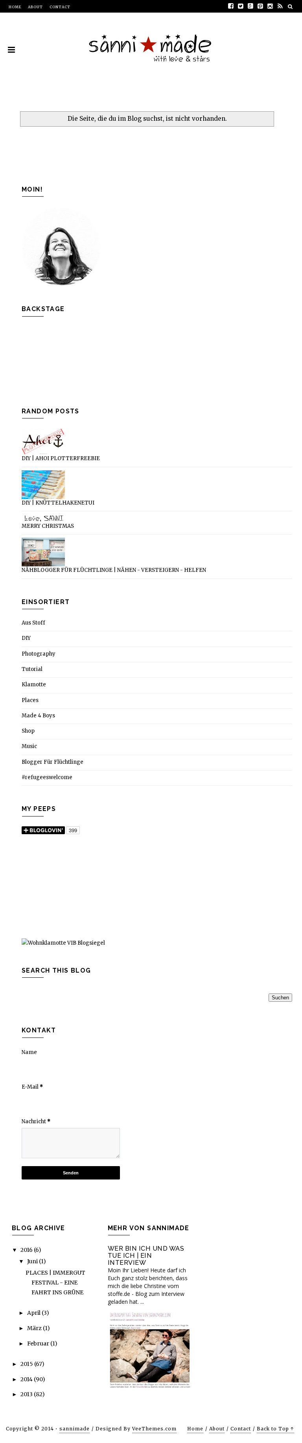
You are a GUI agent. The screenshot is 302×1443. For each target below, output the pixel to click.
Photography (38, 654)
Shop (28, 731)
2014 (27, 1379)
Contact (60, 7)
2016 (27, 1249)
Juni (33, 1261)
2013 (27, 1394)
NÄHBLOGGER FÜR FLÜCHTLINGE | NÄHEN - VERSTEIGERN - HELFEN (114, 570)
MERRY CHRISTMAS (48, 526)
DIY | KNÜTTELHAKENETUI (58, 502)
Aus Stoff (33, 622)
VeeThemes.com (154, 1429)
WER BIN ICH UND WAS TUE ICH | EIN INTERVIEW (146, 1255)
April (34, 1312)
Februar (38, 1343)
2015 (27, 1363)
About (35, 7)
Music (29, 746)
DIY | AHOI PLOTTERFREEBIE (61, 458)
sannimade (74, 1429)
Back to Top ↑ (275, 1429)
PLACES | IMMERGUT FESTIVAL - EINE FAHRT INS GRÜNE (55, 1282)
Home (15, 7)
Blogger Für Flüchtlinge (52, 762)
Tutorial (32, 669)
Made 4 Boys (38, 715)
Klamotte (34, 684)
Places (30, 700)
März (35, 1328)
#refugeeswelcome (47, 777)
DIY (26, 638)
